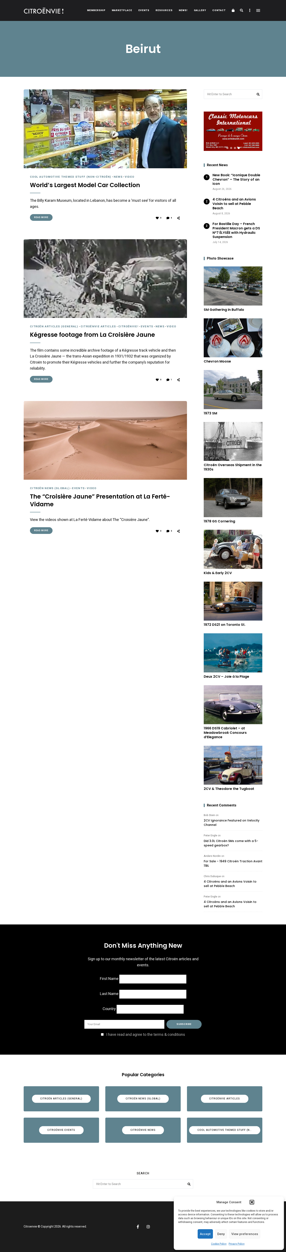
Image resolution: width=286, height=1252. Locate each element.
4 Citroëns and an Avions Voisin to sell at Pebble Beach (230, 883)
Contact (219, 10)
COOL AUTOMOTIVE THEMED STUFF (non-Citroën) (70, 177)
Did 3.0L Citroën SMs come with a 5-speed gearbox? (231, 843)
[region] (233, 131)
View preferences (244, 1234)
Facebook (138, 1227)
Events (143, 10)
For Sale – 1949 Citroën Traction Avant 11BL (233, 863)
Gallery (200, 10)
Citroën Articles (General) (54, 326)
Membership (96, 10)
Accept (205, 1234)
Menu (258, 10)
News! (183, 10)
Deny (221, 1234)
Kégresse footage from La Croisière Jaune (92, 335)
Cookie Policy (219, 1244)
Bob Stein (209, 815)
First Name (109, 979)
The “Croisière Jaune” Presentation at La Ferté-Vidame (100, 500)
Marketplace (122, 10)
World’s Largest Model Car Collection (85, 185)
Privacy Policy (237, 1244)
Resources (164, 10)
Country (109, 1009)
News (118, 177)
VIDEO (129, 177)
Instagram (148, 1227)
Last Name (109, 994)
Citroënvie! (128, 326)
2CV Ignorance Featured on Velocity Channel (231, 822)
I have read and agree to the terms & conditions (145, 1034)
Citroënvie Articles (98, 326)
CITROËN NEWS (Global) (50, 488)
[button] (252, 1202)
